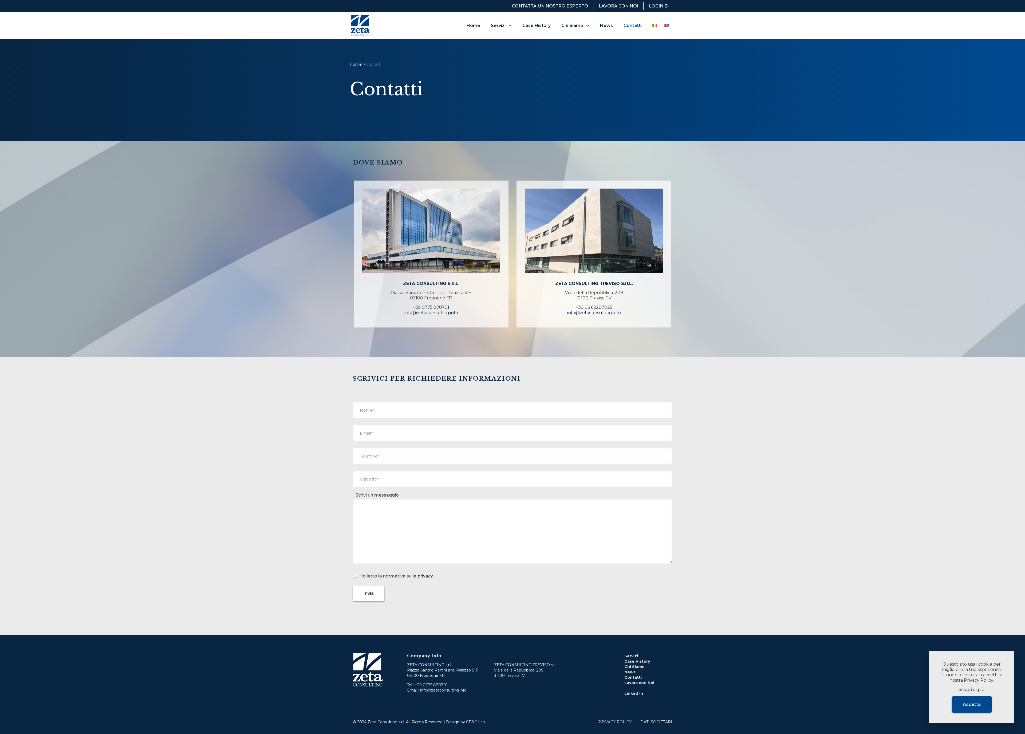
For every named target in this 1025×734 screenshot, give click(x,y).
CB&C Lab (475, 722)
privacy (425, 576)
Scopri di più (972, 689)
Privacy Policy (978, 680)
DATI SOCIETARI (656, 722)
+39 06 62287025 (594, 307)
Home (356, 64)
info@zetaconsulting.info (431, 312)
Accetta (972, 704)
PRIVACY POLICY (615, 722)
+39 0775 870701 (431, 307)
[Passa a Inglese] (666, 25)
